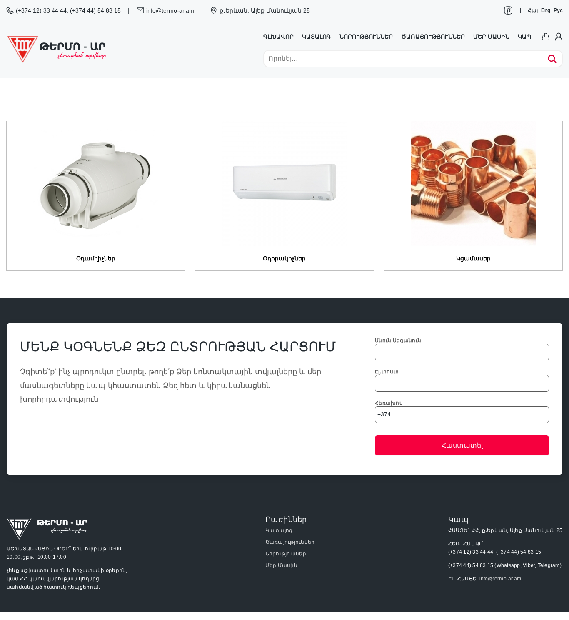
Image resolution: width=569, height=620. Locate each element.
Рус (558, 10)
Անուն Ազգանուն (398, 340)
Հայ (533, 10)
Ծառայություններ (433, 36)
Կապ (524, 36)
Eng (545, 10)
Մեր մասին (491, 36)
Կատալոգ (316, 36)
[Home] (56, 49)
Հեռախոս (389, 403)
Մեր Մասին (281, 565)
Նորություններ (366, 36)
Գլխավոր (278, 36)
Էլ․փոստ (387, 372)
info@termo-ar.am (500, 579)
